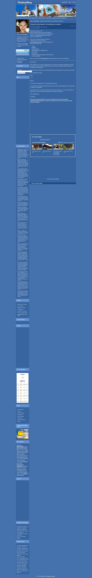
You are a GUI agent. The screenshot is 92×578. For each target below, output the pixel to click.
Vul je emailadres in (28, 71)
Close (69, 59)
